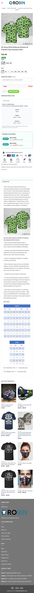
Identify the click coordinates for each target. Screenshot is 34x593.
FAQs (2, 548)
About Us (3, 530)
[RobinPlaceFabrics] (17, 2)
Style (2, 59)
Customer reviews (6, 564)
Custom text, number (6, 76)
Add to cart (13, 91)
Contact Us (4, 561)
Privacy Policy (5, 536)
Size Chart (4, 551)
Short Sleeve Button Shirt (21, 167)
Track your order (5, 533)
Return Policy (5, 555)
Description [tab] (5, 181)
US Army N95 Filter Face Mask (25, 491)
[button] (2, 3)
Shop (2, 527)
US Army (30, 167)
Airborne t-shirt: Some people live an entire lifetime (8, 433)
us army (5, 169)
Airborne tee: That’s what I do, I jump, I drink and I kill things (8, 463)
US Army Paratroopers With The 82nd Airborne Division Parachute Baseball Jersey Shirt (24, 434)
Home (3, 8)
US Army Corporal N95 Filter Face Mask (24, 405)
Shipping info (5, 558)
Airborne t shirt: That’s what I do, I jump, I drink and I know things (8, 492)
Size (2, 68)
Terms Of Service (6, 539)
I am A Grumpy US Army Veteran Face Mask (7, 405)
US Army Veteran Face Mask (25, 463)
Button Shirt (11, 8)
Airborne (8, 167)
